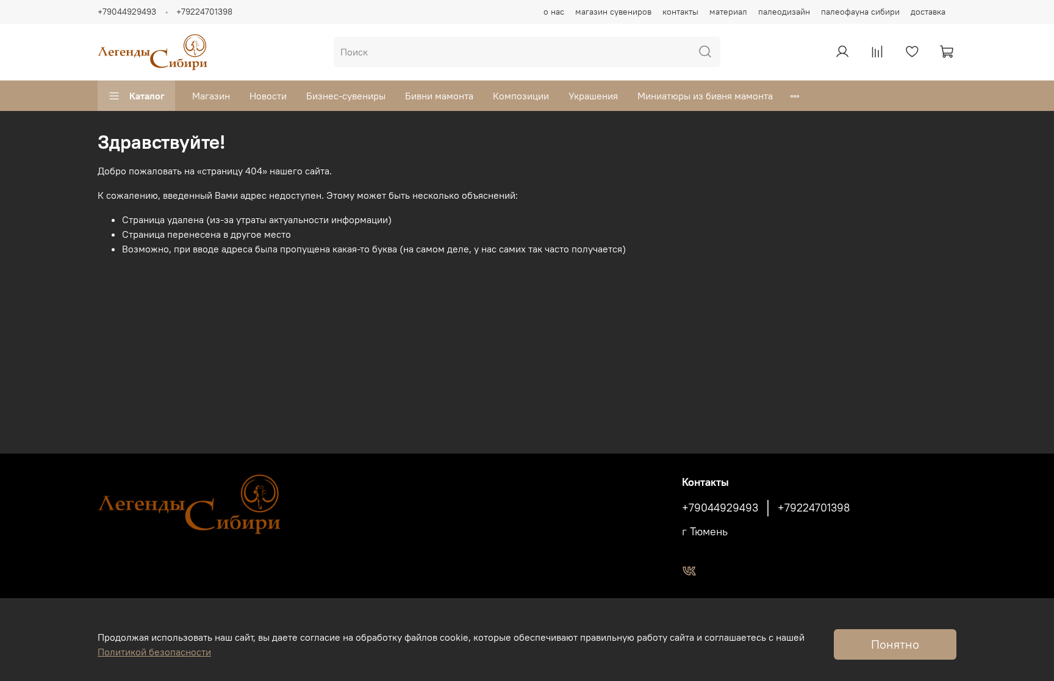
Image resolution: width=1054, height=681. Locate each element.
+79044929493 (127, 11)
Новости (268, 96)
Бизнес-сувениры (345, 96)
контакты (680, 11)
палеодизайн (784, 11)
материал (728, 11)
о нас (553, 11)
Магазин (211, 96)
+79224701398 (204, 11)
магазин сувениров (613, 11)
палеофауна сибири (860, 11)
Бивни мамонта (439, 96)
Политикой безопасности (154, 652)
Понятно (895, 644)
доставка (928, 11)
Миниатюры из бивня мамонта (705, 96)
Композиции (521, 96)
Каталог (147, 96)
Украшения (593, 96)
